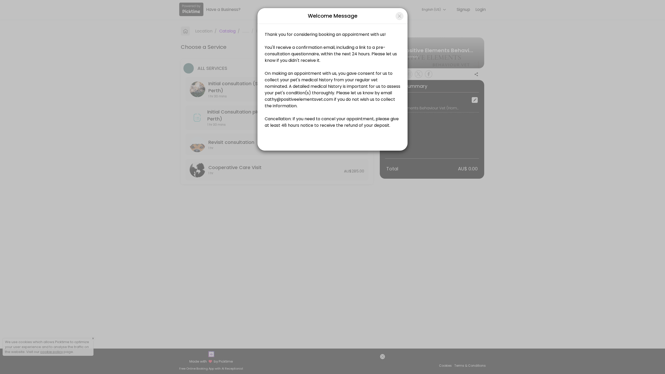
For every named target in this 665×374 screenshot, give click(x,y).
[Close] (399, 16)
